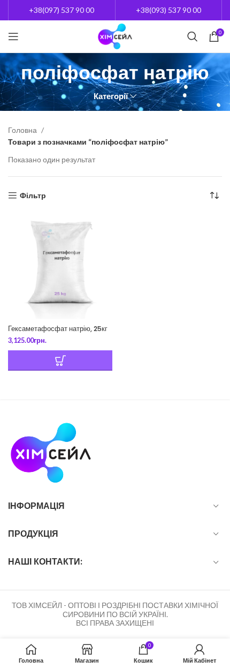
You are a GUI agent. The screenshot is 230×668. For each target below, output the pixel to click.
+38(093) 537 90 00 (168, 9)
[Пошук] (192, 36)
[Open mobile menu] (13, 36)
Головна (23, 129)
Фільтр (33, 195)
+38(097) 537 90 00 (61, 9)
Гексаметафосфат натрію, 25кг (58, 328)
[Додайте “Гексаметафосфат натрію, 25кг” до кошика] (60, 360)
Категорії (111, 96)
